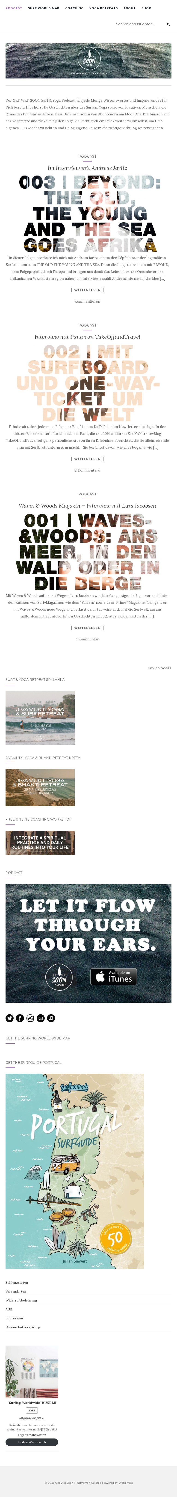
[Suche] (168, 24)
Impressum (14, 1318)
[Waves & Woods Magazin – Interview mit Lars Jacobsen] (87, 552)
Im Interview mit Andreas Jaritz (87, 167)
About (130, 8)
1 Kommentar (87, 639)
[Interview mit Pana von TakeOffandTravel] (87, 383)
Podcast (14, 8)
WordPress (126, 1482)
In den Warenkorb (32, 1442)
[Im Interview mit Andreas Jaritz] (87, 214)
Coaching (74, 8)
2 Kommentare (87, 470)
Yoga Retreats (103, 8)
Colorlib (96, 1482)
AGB (9, 1309)
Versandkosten (35, 1435)
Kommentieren (87, 301)
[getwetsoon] (88, 60)
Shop (146, 8)
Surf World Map (43, 8)
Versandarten (16, 1291)
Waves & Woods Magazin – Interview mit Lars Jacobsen (87, 505)
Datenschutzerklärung (23, 1327)
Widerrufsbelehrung (21, 1300)
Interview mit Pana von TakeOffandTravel (87, 336)
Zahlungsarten (17, 1282)
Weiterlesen (87, 290)
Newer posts (159, 668)
